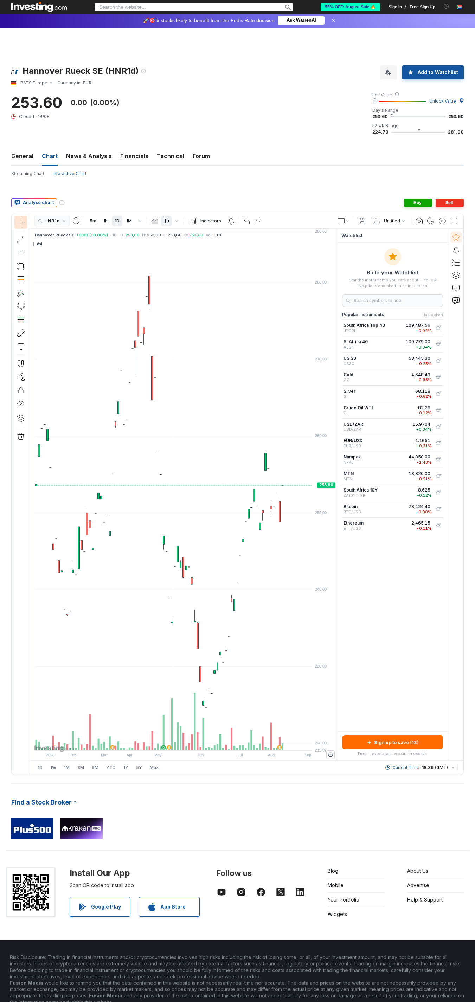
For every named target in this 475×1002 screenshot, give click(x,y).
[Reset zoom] (202, 741)
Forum (201, 156)
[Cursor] (20, 222)
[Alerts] (456, 249)
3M (80, 767)
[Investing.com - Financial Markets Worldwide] (39, 7)
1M (129, 220)
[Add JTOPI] (438, 328)
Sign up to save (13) (396, 742)
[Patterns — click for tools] (20, 306)
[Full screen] (454, 221)
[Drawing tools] (32, 494)
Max (154, 767)
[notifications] (446, 6)
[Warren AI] (456, 300)
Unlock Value (442, 101)
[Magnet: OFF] (20, 363)
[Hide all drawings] (20, 403)
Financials (134, 156)
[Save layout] (362, 221)
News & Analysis (89, 156)
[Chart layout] (343, 221)
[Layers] (20, 418)
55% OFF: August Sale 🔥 (350, 7)
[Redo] (258, 221)
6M (95, 767)
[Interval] (140, 221)
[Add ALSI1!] (438, 344)
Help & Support (425, 900)
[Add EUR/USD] (438, 443)
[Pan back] (183, 741)
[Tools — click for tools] (20, 333)
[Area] (154, 221)
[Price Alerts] (231, 221)
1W (53, 767)
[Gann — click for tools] (20, 293)
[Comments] (456, 287)
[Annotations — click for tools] (20, 346)
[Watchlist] (456, 237)
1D (117, 220)
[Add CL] (438, 410)
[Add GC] (438, 377)
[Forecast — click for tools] (20, 319)
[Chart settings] (442, 221)
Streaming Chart (27, 173)
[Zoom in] (174, 741)
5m (93, 220)
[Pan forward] (193, 741)
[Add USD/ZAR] (438, 427)
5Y (139, 767)
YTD (111, 767)
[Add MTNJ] (438, 476)
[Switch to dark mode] (430, 221)
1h (105, 220)
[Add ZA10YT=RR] (438, 492)
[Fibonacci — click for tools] (20, 279)
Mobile (336, 885)
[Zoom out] (164, 741)
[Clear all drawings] (20, 436)
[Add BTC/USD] (438, 509)
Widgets (337, 914)
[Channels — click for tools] (20, 253)
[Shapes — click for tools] (20, 266)
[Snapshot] (419, 221)
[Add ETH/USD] (438, 526)
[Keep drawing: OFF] (20, 377)
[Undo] (247, 221)
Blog (333, 871)
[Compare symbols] (76, 221)
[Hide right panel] (335, 494)
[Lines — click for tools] (20, 239)
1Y (125, 767)
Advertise (418, 885)
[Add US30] (438, 361)
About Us (417, 871)
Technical (170, 156)
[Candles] (166, 221)
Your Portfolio (343, 900)
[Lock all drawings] (20, 390)
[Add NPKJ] (438, 459)
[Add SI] (438, 394)
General (22, 156)
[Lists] (456, 262)
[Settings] (330, 754)
